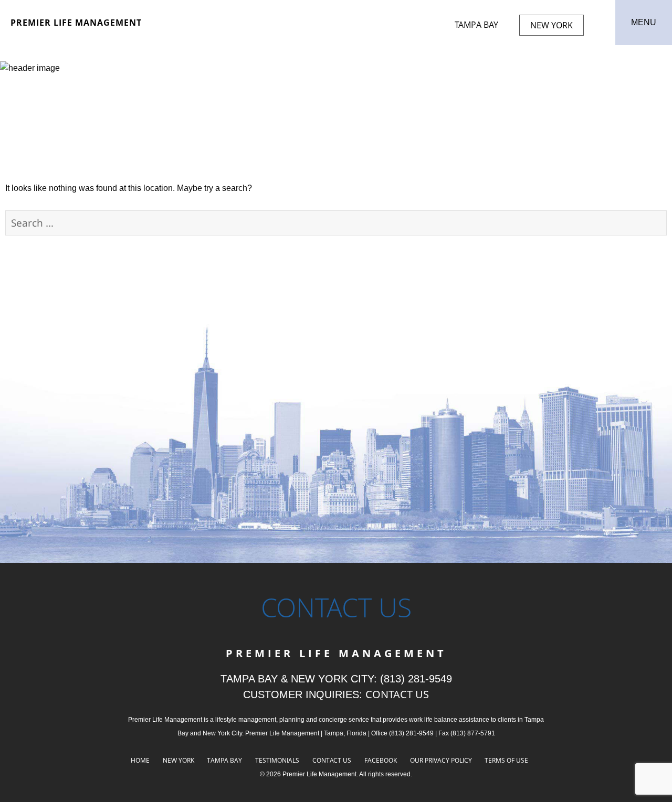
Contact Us (331, 760)
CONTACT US (397, 694)
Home (140, 760)
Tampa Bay (476, 24)
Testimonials (277, 760)
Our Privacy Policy (441, 760)
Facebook (380, 760)
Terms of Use (506, 760)
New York (551, 25)
